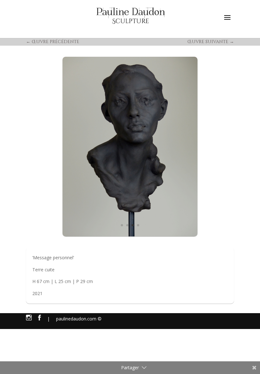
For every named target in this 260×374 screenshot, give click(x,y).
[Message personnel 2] (130, 146)
